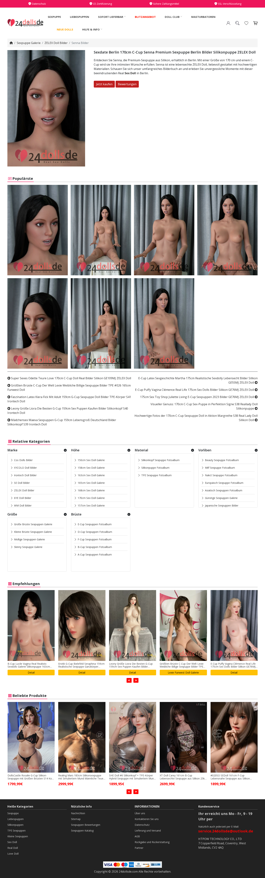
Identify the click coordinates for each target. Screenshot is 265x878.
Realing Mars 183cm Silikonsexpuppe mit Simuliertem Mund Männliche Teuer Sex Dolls (31, 777)
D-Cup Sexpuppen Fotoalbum (95, 532)
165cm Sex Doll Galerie (91, 482)
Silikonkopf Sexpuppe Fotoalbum (160, 460)
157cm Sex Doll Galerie (91, 505)
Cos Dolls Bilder (23, 460)
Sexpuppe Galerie (29, 43)
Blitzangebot (145, 17)
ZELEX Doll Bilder (56, 43)
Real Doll (12, 848)
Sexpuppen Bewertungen (85, 824)
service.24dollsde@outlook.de (225, 831)
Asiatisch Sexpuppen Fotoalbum (223, 490)
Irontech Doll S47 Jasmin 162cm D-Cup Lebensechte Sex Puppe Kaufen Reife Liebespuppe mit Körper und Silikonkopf (234, 777)
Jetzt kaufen (104, 84)
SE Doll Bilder (22, 482)
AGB (137, 836)
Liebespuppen (79, 17)
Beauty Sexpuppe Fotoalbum (222, 460)
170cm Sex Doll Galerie (91, 498)
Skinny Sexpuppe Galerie (28, 547)
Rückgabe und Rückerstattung (152, 842)
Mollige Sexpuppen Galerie (29, 539)
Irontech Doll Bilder (25, 475)
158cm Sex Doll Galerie (91, 467)
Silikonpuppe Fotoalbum (155, 467)
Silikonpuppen (15, 824)
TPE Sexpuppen (16, 830)
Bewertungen (127, 84)
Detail (31, 672)
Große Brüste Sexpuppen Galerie (33, 524)
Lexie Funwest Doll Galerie (132, 672)
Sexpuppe (54, 17)
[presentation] (129, 680)
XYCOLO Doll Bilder (25, 467)
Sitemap (76, 819)
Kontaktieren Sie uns (147, 819)
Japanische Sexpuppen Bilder (221, 505)
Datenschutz (142, 824)
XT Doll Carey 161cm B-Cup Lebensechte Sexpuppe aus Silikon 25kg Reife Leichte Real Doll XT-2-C (132, 777)
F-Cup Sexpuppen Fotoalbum (95, 539)
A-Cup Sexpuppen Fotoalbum (95, 554)
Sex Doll (12, 842)
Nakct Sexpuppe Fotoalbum (221, 475)
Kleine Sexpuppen (17, 836)
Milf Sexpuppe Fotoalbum (220, 467)
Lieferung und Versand (148, 830)
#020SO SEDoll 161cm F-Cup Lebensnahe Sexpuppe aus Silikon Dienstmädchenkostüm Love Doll (179, 777)
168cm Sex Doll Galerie (91, 490)
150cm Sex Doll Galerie (91, 460)
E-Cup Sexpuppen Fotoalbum (95, 524)
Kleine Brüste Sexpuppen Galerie (33, 532)
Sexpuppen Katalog (82, 830)
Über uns (140, 813)
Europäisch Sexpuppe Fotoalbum (224, 482)
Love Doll (13, 853)
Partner (139, 848)
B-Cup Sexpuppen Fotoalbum (95, 547)
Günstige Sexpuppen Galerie (221, 498)
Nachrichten (78, 813)
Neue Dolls (65, 29)
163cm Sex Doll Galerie (91, 475)
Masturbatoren (203, 17)
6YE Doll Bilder (22, 498)
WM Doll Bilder (23, 505)
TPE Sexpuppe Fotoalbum (156, 475)
